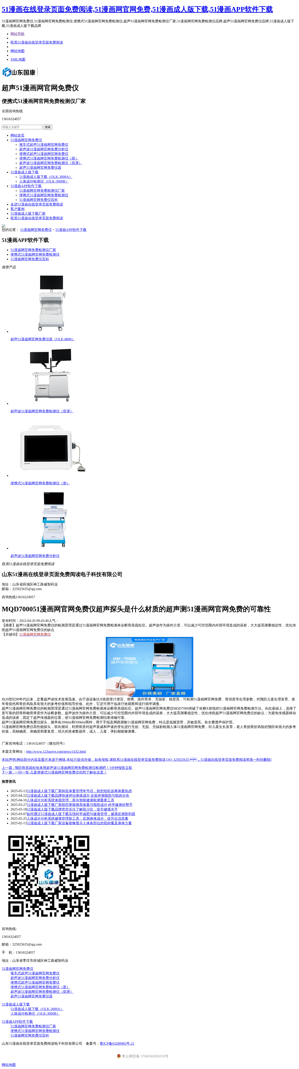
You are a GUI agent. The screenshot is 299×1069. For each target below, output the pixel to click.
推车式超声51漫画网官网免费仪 (43, 144)
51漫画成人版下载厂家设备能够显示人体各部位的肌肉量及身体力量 (79, 823)
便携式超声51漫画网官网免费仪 (43, 154)
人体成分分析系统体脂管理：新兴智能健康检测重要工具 (70, 800)
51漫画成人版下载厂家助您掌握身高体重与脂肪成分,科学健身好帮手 (80, 805)
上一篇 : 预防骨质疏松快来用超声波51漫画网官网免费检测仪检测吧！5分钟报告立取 (67, 768)
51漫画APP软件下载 (26, 186)
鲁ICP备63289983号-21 (117, 1043)
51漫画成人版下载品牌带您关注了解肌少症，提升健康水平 (72, 809)
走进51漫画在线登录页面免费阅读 (37, 204)
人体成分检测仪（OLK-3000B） (44, 181)
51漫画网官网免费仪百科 (38, 200)
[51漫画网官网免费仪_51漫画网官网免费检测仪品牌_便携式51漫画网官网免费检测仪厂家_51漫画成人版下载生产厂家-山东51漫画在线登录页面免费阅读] (26, 77)
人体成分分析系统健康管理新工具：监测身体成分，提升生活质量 (77, 818)
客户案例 (18, 209)
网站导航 (18, 34)
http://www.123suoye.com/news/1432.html (56, 751)
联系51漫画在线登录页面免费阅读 (37, 42)
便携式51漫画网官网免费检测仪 (43, 195)
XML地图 (18, 59)
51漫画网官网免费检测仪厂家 (42, 190)
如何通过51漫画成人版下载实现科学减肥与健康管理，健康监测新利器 (81, 814)
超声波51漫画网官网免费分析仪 (43, 149)
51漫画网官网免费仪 (26, 140)
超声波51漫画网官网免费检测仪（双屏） (50, 163)
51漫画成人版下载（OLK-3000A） (45, 177)
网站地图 (18, 51)
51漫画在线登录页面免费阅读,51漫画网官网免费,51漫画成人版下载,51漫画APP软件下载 (137, 9)
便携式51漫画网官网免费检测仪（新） (49, 158)
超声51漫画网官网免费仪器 (40, 167)
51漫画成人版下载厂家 (28, 213)
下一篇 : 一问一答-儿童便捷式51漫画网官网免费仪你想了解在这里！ (54, 772)
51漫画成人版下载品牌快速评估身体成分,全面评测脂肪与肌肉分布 (78, 795)
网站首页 (18, 135)
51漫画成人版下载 (25, 172)
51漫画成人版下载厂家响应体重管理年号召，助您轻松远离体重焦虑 (79, 791)
